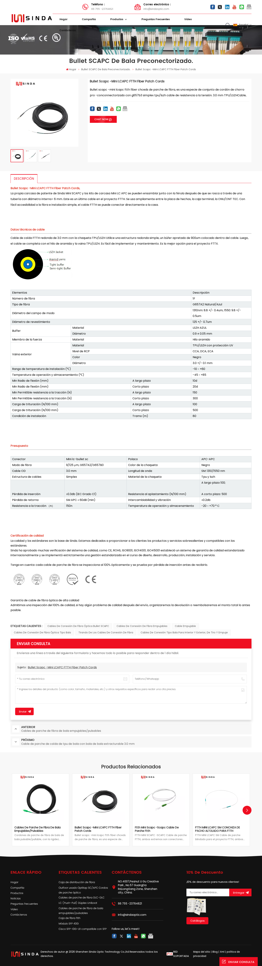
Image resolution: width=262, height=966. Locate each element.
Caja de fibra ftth (69, 918)
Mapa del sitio (202, 952)
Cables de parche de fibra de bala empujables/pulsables (37, 829)
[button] (247, 810)
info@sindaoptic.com (157, 6)
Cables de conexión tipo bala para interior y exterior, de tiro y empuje (184, 632)
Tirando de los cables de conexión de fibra (105, 632)
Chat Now (101, 119)
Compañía (89, 19)
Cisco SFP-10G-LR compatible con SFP (83, 929)
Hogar (64, 19)
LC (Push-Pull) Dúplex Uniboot (78, 903)
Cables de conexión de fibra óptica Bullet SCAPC (78, 626)
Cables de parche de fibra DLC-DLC (81, 898)
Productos (117, 19)
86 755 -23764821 (102, 6)
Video (188, 19)
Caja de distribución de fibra (77, 882)
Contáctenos (68, 30)
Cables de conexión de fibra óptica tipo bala (42, 632)
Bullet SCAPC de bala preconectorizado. (105, 69)
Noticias (16, 898)
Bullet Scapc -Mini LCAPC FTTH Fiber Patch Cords (62, 667)
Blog (215, 952)
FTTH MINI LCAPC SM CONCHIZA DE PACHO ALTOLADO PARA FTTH (217, 829)
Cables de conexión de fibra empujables (142, 626)
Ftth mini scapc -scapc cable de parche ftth (157, 829)
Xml (222, 952)
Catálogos (197, 921)
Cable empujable (185, 626)
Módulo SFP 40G (69, 924)
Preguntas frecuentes (156, 19)
